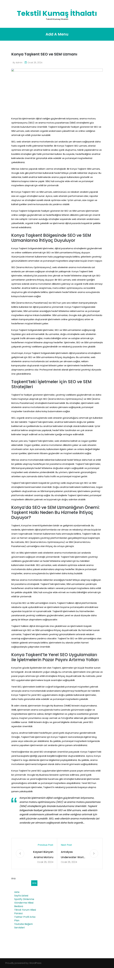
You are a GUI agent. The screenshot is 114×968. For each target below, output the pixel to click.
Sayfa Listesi (21, 895)
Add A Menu (57, 34)
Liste (16, 892)
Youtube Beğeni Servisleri (23, 925)
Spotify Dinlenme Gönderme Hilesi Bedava (24, 902)
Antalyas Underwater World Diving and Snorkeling (73, 855)
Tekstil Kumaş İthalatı (57, 13)
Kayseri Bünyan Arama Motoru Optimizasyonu (43, 855)
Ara (13, 878)
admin (19, 62)
